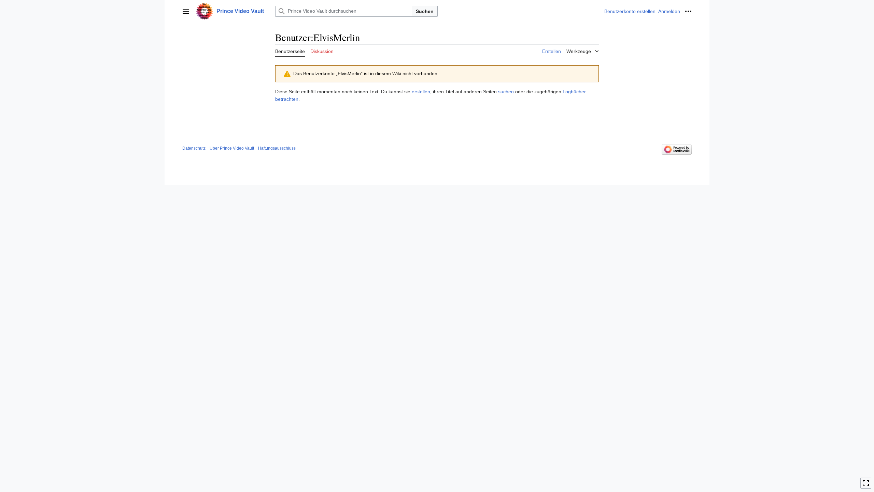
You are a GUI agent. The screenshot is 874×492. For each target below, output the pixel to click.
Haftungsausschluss (277, 148)
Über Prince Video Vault (232, 148)
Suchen (425, 11)
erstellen (421, 91)
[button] (185, 11)
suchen (506, 91)
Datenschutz (194, 148)
